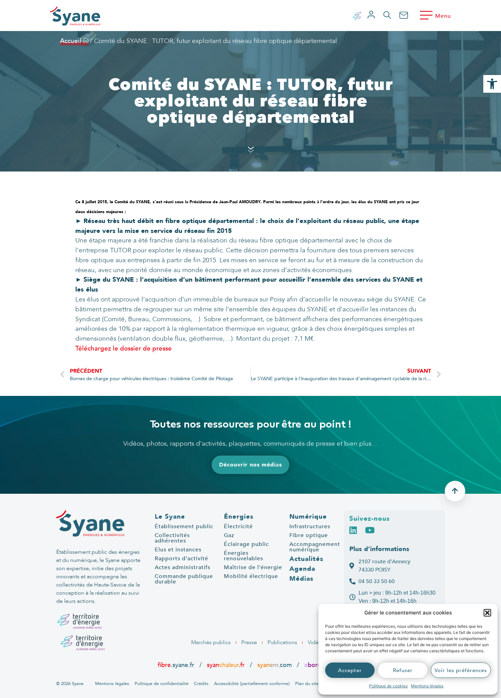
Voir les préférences (461, 670)
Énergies (239, 516)
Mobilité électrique (251, 576)
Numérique (308, 516)
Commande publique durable (184, 579)
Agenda (302, 568)
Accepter (350, 670)
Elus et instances (178, 549)
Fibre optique (308, 535)
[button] (487, 612)
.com (274, 665)
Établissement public (184, 526)
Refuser (403, 670)
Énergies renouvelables (243, 555)
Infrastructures (309, 526)
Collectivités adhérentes (172, 538)
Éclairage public (246, 544)
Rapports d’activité (181, 558)
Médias (301, 578)
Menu (443, 16)
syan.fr (226, 665)
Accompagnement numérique (314, 546)
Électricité (238, 526)
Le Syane (170, 516)
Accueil (71, 40)
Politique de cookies (388, 685)
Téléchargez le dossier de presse (123, 348)
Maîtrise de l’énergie (253, 567)
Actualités (306, 558)
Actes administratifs (182, 567)
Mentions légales (427, 685)
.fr (315, 665)
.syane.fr (177, 665)
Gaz (229, 535)
